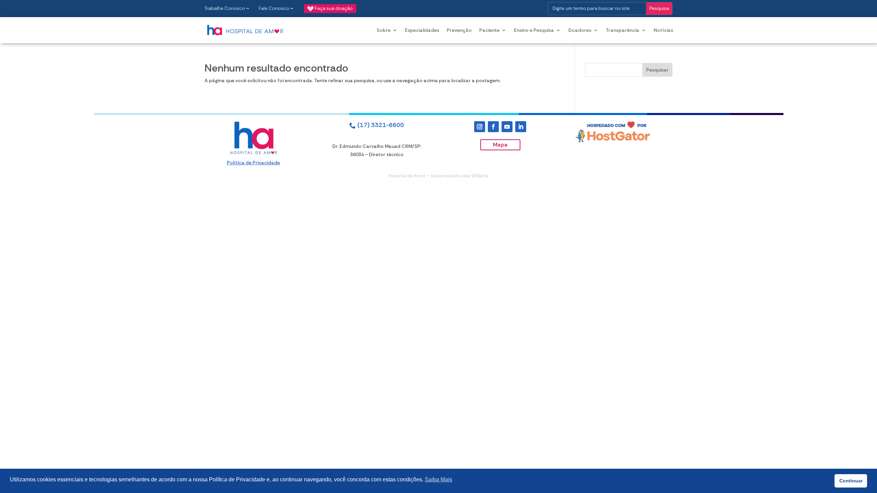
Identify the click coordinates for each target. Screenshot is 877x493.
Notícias (663, 30)
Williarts (480, 176)
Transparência (622, 30)
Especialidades (422, 30)
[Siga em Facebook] (493, 126)
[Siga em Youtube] (507, 126)
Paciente (489, 30)
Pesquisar (657, 70)
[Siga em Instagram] (479, 126)
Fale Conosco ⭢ (276, 8)
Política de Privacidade (253, 163)
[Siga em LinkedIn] (520, 126)
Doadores (579, 30)
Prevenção (459, 30)
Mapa (500, 144)
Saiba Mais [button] (438, 479)
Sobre (383, 30)
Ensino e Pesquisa (534, 30)
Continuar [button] (851, 480)
